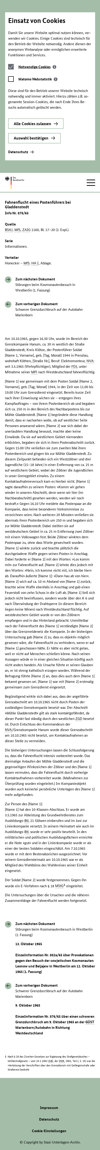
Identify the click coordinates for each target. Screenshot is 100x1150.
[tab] (37, 66)
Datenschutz (18, 152)
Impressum (49, 1108)
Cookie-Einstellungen (49, 1131)
